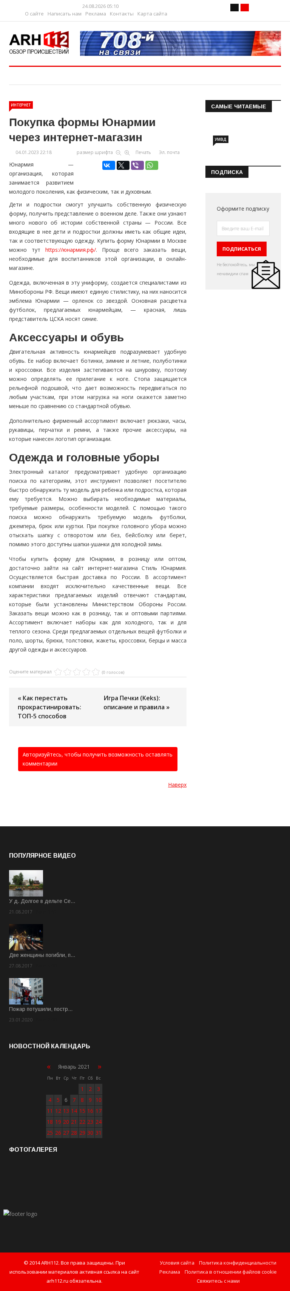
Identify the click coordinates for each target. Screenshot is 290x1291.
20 (66, 1121)
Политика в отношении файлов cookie (231, 1271)
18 (50, 1121)
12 (58, 1110)
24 (99, 1121)
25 (50, 1132)
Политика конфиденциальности (237, 1262)
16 (90, 1110)
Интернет (21, 105)
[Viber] (137, 165)
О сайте (34, 13)
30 (90, 1132)
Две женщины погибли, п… (42, 955)
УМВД (221, 139)
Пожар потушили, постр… (41, 1009)
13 (66, 1110)
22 (82, 1121)
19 (58, 1121)
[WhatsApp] (151, 165)
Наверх (177, 784)
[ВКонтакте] (108, 165)
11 (50, 1110)
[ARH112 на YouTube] (180, 43)
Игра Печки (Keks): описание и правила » (136, 702)
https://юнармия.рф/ (70, 249)
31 (99, 1132)
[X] (123, 165)
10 (99, 1099)
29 (82, 1132)
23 (90, 1121)
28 (74, 1132)
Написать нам (65, 13)
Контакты (122, 13)
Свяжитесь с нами (218, 1280)
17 (99, 1110)
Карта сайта (152, 13)
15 (82, 1110)
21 (74, 1121)
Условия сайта (177, 1262)
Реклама (95, 13)
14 (74, 1110)
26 (58, 1132)
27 (66, 1132)
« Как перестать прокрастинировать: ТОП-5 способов (49, 707)
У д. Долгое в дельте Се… (42, 901)
